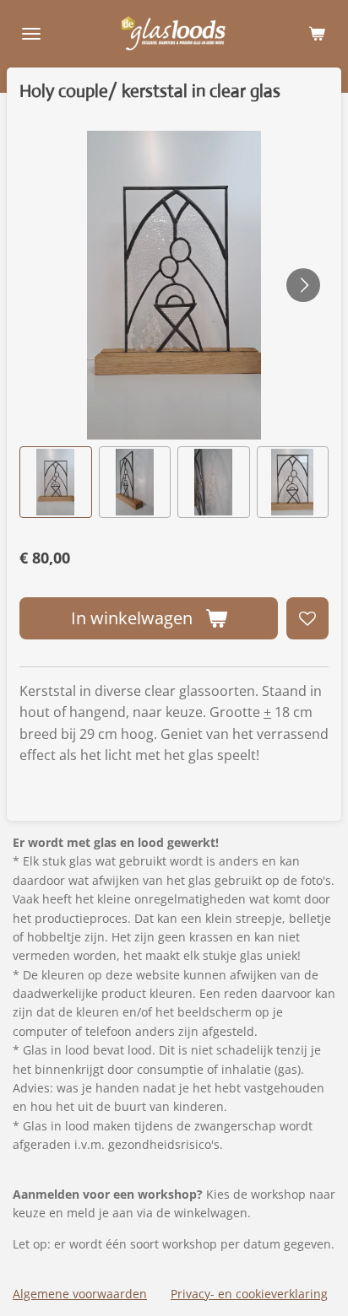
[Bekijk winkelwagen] (316, 34)
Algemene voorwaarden (80, 1294)
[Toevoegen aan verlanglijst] (307, 618)
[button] (55, 482)
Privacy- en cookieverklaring (249, 1294)
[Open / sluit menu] (31, 34)
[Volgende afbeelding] (303, 285)
